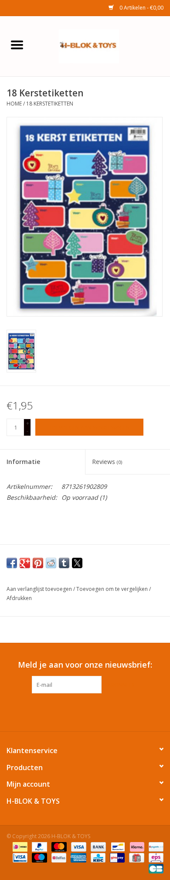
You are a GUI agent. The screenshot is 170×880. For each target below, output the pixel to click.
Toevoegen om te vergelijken (112, 589)
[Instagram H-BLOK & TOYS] (93, 711)
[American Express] (77, 857)
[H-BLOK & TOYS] (102, 45)
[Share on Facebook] (12, 563)
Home (14, 103)
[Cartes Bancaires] (154, 868)
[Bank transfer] (97, 846)
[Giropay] (116, 857)
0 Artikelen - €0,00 (140, 7)
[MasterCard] (58, 846)
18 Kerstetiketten (49, 103)
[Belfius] (58, 857)
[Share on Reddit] (51, 563)
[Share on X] (77, 563)
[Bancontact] (116, 846)
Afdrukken (19, 598)
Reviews (107, 461)
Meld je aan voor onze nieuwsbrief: (85, 664)
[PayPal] (38, 846)
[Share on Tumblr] (64, 563)
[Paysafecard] (154, 846)
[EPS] (154, 857)
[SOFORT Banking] (136, 846)
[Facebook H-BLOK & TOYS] (77, 711)
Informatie (23, 461)
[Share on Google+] (25, 563)
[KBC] (97, 857)
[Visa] (78, 846)
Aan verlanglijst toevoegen (40, 589)
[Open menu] (17, 44)
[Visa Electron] (19, 857)
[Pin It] (38, 563)
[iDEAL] (19, 846)
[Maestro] (38, 857)
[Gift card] (135, 857)
